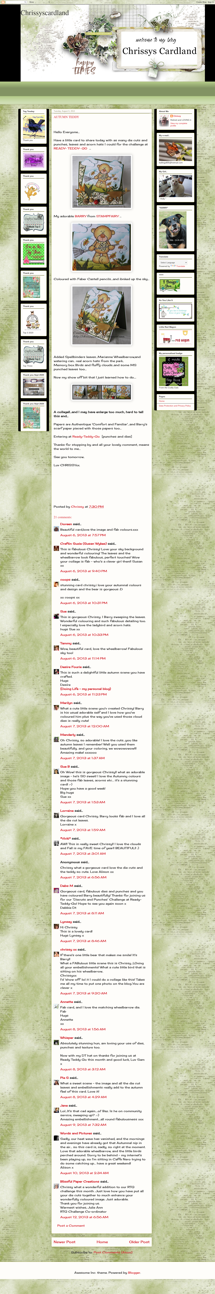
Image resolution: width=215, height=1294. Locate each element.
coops (65, 579)
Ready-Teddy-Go (86, 436)
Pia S (64, 1078)
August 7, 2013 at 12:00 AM (84, 726)
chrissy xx (68, 949)
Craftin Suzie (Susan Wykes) (83, 543)
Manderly (67, 734)
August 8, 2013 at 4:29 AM (83, 1097)
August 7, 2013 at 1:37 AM (82, 758)
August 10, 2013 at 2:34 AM (84, 1173)
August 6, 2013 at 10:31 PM (83, 603)
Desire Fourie (71, 667)
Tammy (66, 643)
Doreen (66, 524)
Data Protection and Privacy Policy (175, 406)
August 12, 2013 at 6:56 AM (84, 1217)
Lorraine (67, 810)
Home (102, 1242)
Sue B (65, 766)
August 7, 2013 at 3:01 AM (83, 853)
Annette (66, 1002)
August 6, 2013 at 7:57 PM (83, 535)
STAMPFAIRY (107, 216)
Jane (64, 1105)
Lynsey (66, 921)
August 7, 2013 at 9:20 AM (83, 993)
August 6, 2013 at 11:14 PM (83, 658)
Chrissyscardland (45, 12)
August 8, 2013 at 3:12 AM (82, 1069)
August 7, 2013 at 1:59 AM (82, 830)
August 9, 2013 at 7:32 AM (83, 1125)
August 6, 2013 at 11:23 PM (83, 694)
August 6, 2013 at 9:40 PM (83, 571)
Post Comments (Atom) (113, 1252)
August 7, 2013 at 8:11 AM (82, 913)
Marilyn (66, 703)
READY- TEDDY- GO (70, 148)
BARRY (80, 216)
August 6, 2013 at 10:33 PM (84, 635)
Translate (180, 266)
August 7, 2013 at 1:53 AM (82, 802)
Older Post (139, 1242)
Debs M (66, 886)
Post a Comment (71, 1225)
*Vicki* (65, 838)
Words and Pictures (76, 1133)
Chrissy (177, 116)
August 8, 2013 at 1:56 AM (83, 1029)
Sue (63, 611)
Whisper (66, 1037)
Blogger (134, 1272)
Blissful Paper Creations (80, 1181)
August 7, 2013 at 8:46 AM (83, 941)
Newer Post (64, 1242)
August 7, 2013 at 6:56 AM (83, 877)
